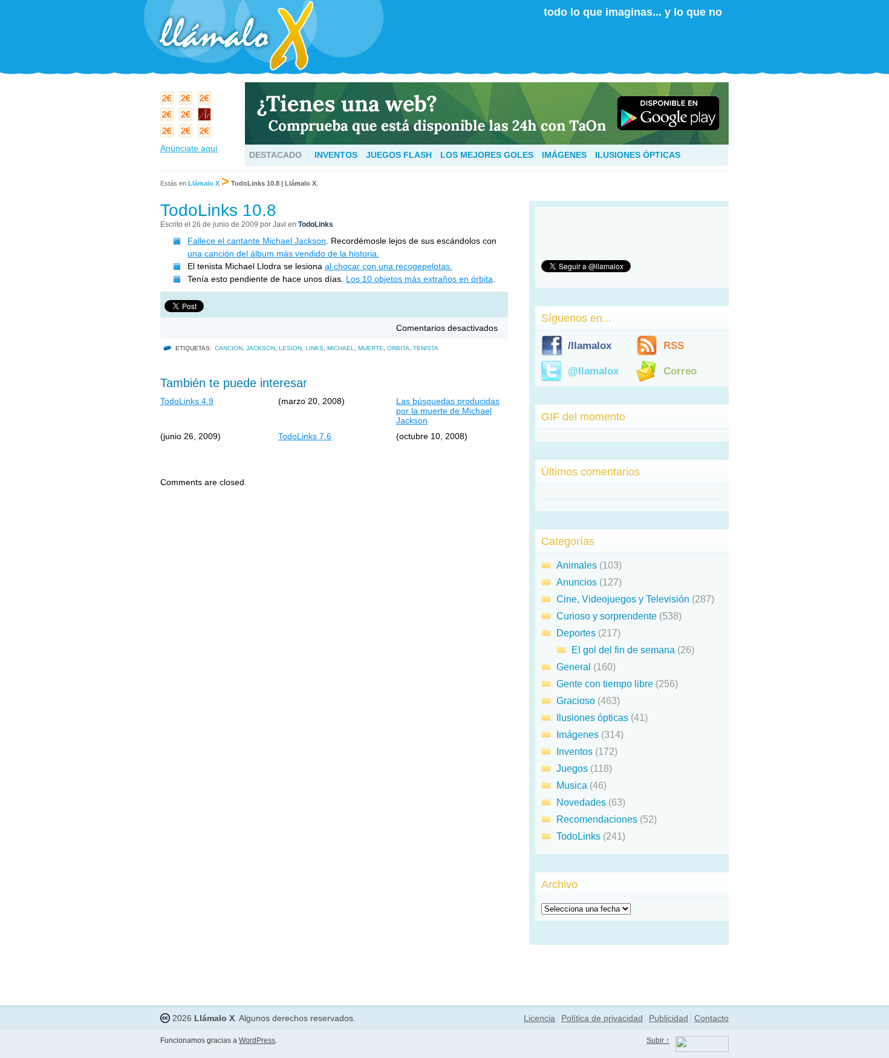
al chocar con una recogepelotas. (388, 266)
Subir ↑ (657, 1040)
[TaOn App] (487, 141)
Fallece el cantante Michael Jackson (256, 241)
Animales (576, 565)
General (573, 667)
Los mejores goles (486, 155)
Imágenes (564, 155)
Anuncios (576, 582)
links (314, 348)
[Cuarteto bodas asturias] (206, 117)
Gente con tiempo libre (604, 684)
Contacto (711, 1018)
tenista (425, 348)
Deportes (576, 633)
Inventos (335, 155)
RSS (673, 345)
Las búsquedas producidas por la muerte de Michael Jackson (448, 410)
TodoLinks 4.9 (186, 401)
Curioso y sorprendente (606, 616)
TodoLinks (315, 224)
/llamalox (589, 345)
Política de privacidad (602, 1018)
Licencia (539, 1018)
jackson (260, 348)
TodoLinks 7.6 (304, 436)
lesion (290, 348)
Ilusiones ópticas (637, 155)
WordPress (257, 1040)
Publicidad (668, 1018)
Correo (680, 371)
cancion (229, 348)
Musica (571, 785)
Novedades (581, 802)
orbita (398, 348)
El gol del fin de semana (623, 650)
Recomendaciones (596, 819)
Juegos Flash (399, 155)
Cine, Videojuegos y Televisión (622, 599)
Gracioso (575, 701)
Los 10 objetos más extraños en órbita (419, 279)
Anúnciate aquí (189, 148)
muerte (370, 348)
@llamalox (593, 371)
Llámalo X (204, 183)
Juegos (572, 768)
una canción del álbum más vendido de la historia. (283, 253)
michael (340, 348)
